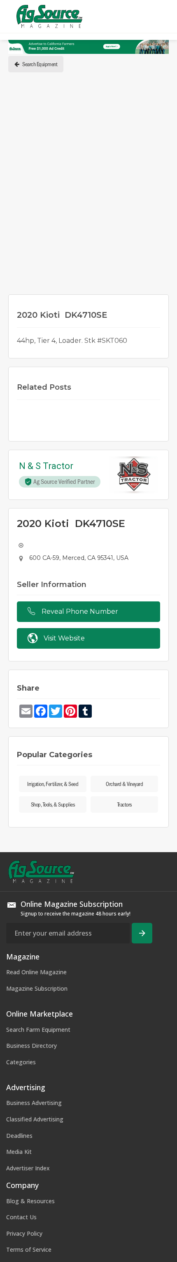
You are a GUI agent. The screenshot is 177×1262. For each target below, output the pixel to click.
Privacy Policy (24, 1233)
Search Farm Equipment (38, 1029)
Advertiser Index (28, 1168)
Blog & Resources (30, 1201)
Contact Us (21, 1217)
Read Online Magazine (36, 972)
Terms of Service (28, 1249)
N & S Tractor (46, 466)
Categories (21, 1062)
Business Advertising (34, 1103)
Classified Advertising (34, 1119)
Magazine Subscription (37, 988)
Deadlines (19, 1135)
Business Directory (31, 1045)
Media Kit (19, 1152)
